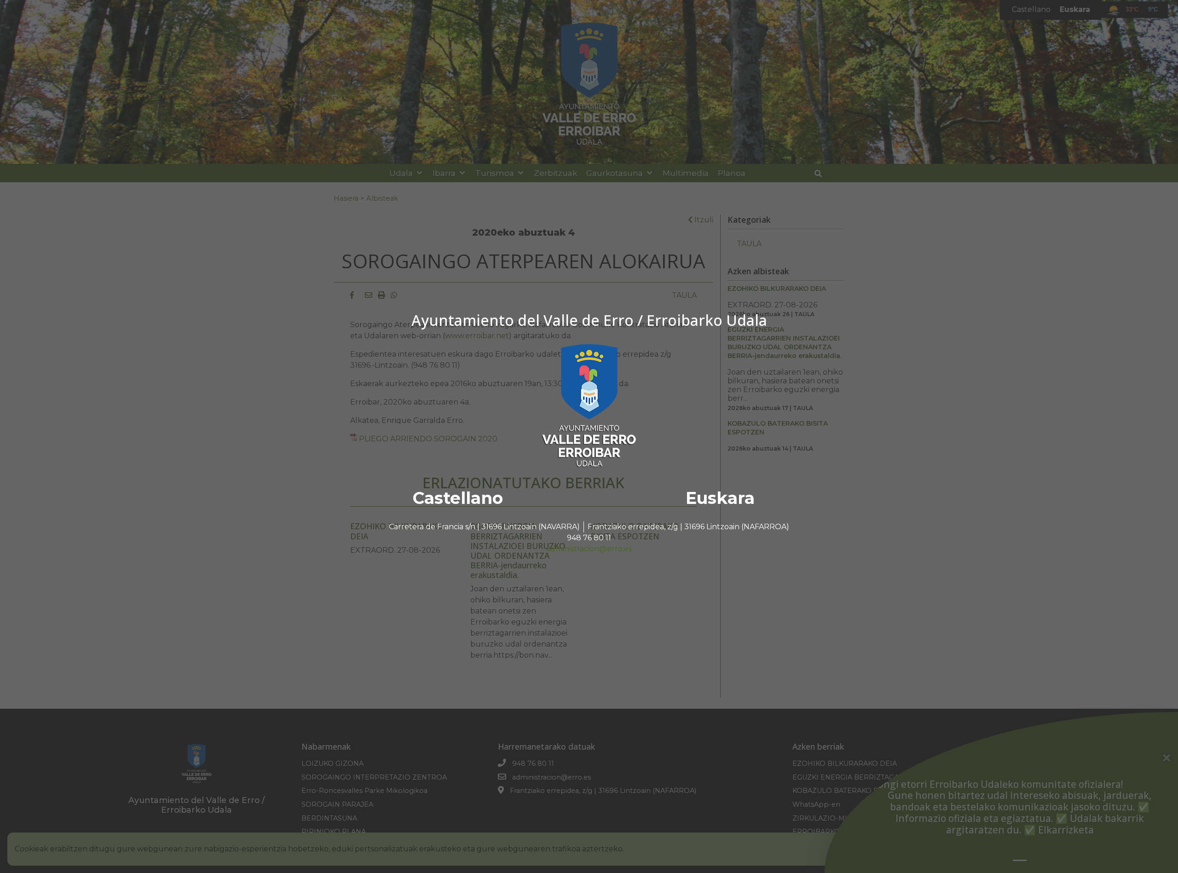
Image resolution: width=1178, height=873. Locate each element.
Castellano (458, 498)
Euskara (720, 498)
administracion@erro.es (589, 548)
